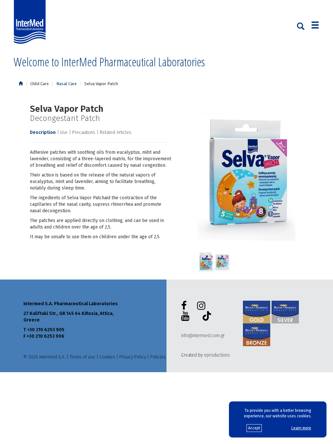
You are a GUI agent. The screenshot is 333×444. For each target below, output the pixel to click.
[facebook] (185, 306)
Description (43, 132)
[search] (300, 25)
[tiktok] (205, 317)
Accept (254, 428)
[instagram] (202, 306)
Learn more (301, 428)
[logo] (31, 22)
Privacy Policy (132, 357)
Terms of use (82, 357)
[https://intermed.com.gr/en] (21, 83)
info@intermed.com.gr (203, 335)
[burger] (315, 26)
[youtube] (186, 316)
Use (64, 132)
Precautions (83, 132)
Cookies (107, 357)
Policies (158, 357)
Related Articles (115, 132)
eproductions (217, 355)
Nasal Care (66, 83)
